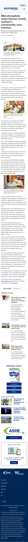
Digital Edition (14, 366)
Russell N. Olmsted (15, 308)
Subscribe (14, 462)
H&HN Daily (14, 283)
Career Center (14, 437)
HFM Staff (20, 331)
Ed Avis (21, 352)
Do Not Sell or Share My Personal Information (13, 512)
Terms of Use (5, 514)
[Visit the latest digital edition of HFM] (14, 375)
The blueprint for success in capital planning (19, 418)
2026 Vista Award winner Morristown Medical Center (17, 347)
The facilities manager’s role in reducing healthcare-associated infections (18, 300)
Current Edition (14, 384)
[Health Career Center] (14, 430)
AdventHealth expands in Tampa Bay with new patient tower (18, 326)
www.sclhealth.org (6, 281)
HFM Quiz (14, 392)
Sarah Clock (17, 306)
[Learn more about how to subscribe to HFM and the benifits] (14, 451)
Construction (16, 288)
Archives (14, 388)
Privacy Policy (13, 510)
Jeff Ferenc (11, 35)
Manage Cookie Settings (17, 514)
